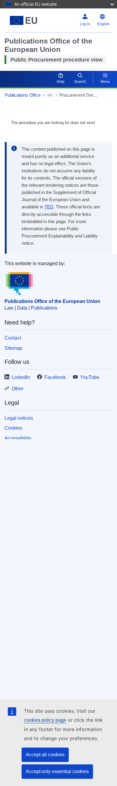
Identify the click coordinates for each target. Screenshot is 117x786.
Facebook (55, 377)
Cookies (13, 428)
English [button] (103, 24)
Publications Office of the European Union (52, 301)
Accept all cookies (45, 754)
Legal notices (18, 418)
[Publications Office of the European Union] (24, 20)
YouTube (89, 377)
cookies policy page (45, 720)
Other (17, 388)
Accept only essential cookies (57, 771)
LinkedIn (21, 377)
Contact (12, 337)
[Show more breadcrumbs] (49, 95)
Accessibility (17, 438)
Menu (105, 82)
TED (48, 206)
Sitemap (13, 348)
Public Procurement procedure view (56, 60)
